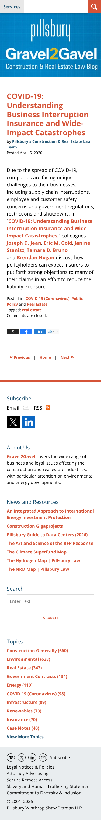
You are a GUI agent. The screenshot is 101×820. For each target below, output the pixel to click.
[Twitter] (13, 422)
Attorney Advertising (27, 773)
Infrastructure (26, 702)
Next (67, 356)
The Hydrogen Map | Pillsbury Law (43, 560)
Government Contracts (37, 676)
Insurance (22, 719)
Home (45, 357)
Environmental (28, 659)
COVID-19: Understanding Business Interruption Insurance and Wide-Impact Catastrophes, (49, 228)
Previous (19, 356)
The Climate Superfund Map (37, 552)
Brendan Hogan (35, 257)
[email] (43, 757)
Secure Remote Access (30, 780)
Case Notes (23, 728)
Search (50, 617)
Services (11, 7)
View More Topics (25, 737)
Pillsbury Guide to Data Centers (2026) (47, 535)
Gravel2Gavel (21, 456)
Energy (19, 685)
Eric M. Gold (58, 243)
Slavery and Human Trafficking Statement (49, 786)
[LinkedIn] (28, 422)
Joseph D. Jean (24, 243)
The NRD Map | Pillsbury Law (38, 569)
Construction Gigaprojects (35, 526)
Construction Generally (37, 650)
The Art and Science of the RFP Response (50, 543)
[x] (22, 757)
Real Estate (37, 304)
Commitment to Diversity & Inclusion (44, 793)
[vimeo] (11, 757)
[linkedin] (32, 757)
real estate (32, 309)
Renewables (24, 711)
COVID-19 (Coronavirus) (47, 298)
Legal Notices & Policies (30, 767)
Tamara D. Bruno (47, 250)
